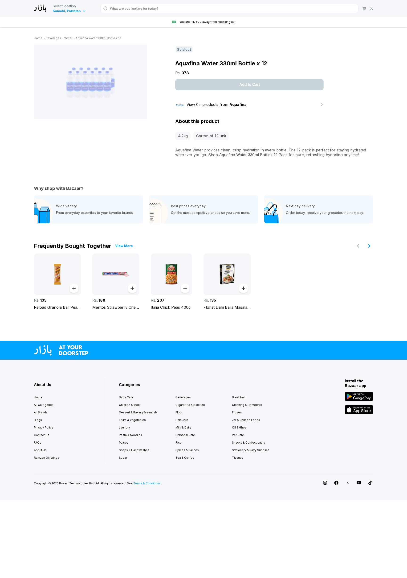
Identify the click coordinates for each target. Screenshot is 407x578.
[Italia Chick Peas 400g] (171, 274)
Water (68, 38)
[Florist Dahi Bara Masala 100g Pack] (227, 274)
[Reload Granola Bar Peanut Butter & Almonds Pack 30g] (57, 274)
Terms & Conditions (147, 483)
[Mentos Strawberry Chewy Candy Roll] (115, 274)
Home (38, 38)
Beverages (53, 38)
